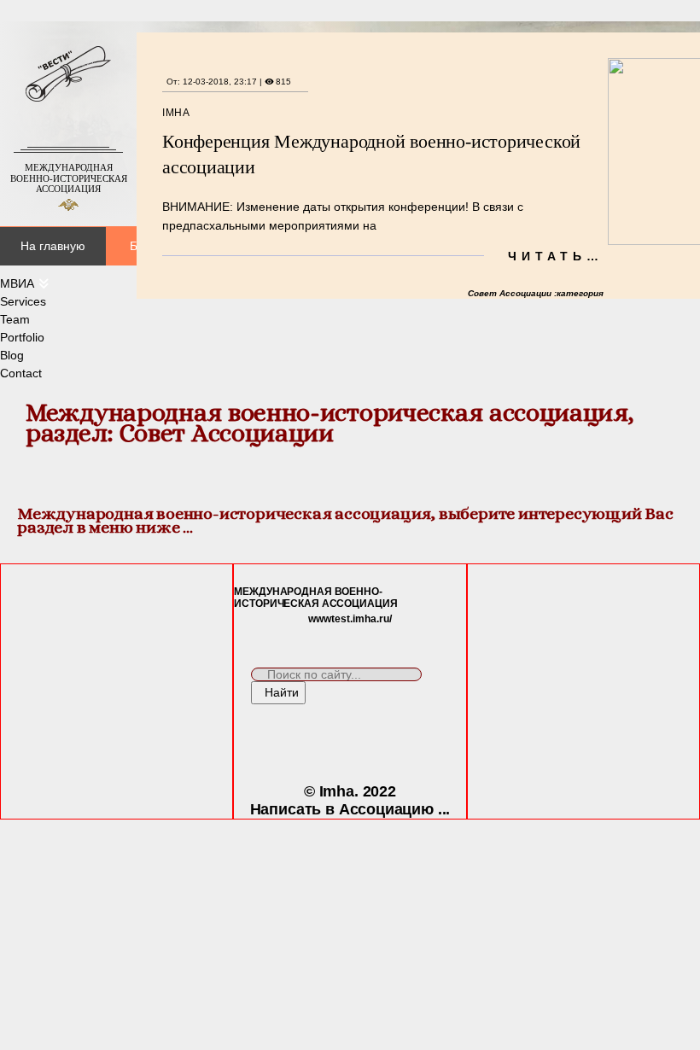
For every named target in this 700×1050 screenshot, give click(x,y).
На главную (52, 246)
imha (176, 113)
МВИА (17, 283)
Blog (12, 355)
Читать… (556, 256)
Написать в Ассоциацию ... (350, 809)
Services (23, 301)
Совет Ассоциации (511, 293)
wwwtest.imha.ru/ (350, 619)
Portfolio (22, 337)
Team (15, 319)
